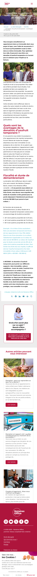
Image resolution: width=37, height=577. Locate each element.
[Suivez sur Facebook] (21, 521)
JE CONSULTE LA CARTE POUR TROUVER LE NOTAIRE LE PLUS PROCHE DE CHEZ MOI (18, 336)
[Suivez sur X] (16, 521)
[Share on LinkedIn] (19, 296)
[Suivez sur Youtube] (11, 521)
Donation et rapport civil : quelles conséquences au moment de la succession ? (18, 435)
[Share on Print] (27, 296)
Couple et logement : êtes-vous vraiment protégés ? (18, 492)
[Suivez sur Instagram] (6, 521)
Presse (6, 544)
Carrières (7, 542)
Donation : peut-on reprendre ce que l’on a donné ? (18, 381)
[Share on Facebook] (15, 296)
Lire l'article (11, 404)
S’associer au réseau (10, 550)
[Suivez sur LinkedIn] (26, 521)
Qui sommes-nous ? (10, 539)
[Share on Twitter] (12, 296)
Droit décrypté (9, 537)
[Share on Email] (23, 296)
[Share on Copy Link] (31, 296)
